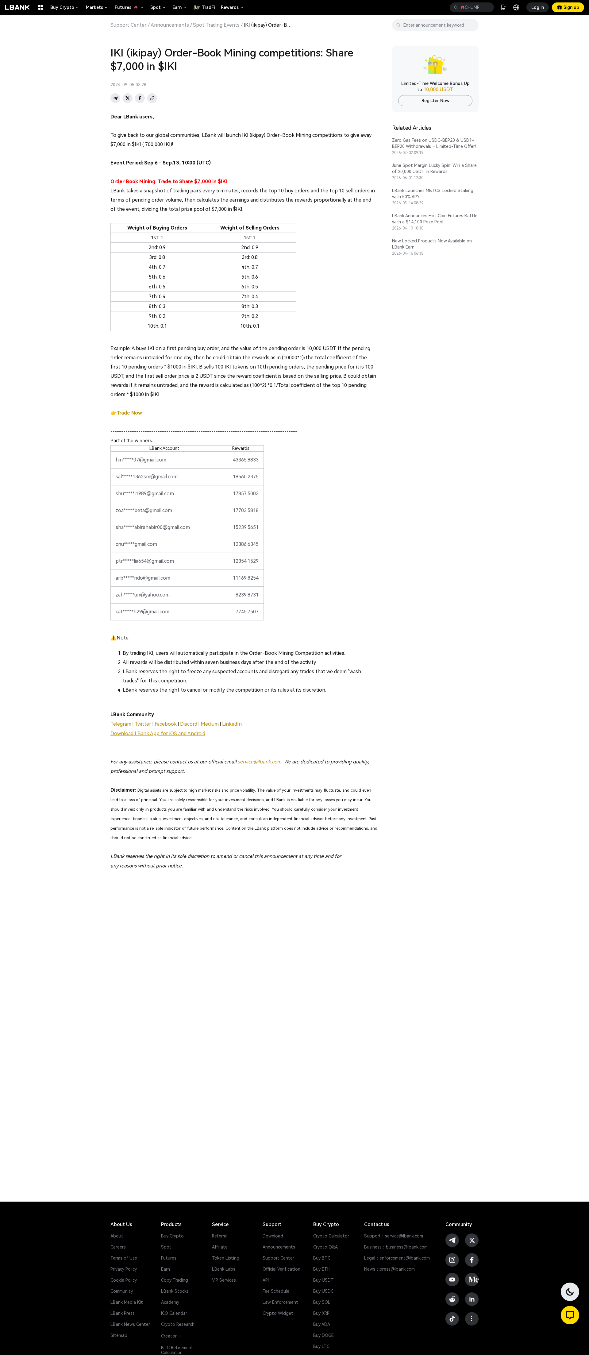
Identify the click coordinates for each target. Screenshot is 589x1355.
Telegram (121, 724)
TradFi (208, 7)
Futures (129, 7)
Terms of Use (123, 1258)
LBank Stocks (175, 1291)
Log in (537, 7)
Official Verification (281, 1269)
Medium (210, 724)
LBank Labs (223, 1269)
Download (273, 1235)
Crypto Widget (278, 1313)
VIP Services (224, 1280)
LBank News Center (130, 1324)
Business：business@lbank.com (396, 1247)
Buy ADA (321, 1324)
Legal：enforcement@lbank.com (397, 1258)
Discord (188, 724)
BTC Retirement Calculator (177, 1350)
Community (121, 1291)
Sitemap (118, 1335)
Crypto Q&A (325, 1247)
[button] (570, 1315)
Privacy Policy (123, 1269)
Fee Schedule (276, 1291)
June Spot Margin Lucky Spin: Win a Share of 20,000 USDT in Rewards (434, 168)
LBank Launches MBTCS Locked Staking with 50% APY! (432, 193)
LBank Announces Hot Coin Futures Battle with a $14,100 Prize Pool (434, 218)
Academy (170, 1302)
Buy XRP (321, 1313)
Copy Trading (174, 1280)
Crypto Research (177, 1324)
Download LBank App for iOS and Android (157, 733)
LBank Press (122, 1313)
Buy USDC (323, 1291)
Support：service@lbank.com (393, 1235)
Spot (158, 7)
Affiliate (220, 1247)
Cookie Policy (123, 1280)
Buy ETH (321, 1269)
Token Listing (225, 1258)
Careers (118, 1247)
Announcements (170, 25)
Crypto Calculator (331, 1235)
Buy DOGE (323, 1335)
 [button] (456, 7)
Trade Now (129, 413)
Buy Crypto (65, 7)
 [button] (487, 7)
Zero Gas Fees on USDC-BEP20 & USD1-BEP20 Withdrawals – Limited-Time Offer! (434, 143)
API (266, 1280)
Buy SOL (321, 1302)
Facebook (166, 724)
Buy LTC (321, 1346)
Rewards (232, 7)
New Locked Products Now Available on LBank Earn (432, 243)
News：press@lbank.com (389, 1269)
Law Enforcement (280, 1302)
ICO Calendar (174, 1313)
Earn (179, 7)
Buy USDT (323, 1280)
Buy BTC (321, 1258)
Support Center (128, 25)
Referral (219, 1235)
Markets (97, 7)
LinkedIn (232, 724)
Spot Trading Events (216, 25)
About (116, 1235)
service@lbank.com (259, 762)
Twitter (143, 724)
